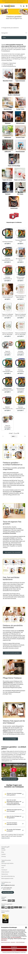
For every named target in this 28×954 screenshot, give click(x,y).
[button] (21, 6)
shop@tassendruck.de (9, 885)
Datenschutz (4, 874)
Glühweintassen (20, 123)
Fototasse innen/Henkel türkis (7, 370)
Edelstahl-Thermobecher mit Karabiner (7, 407)
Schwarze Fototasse (8, 241)
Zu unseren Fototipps (10, 739)
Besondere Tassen (8, 80)
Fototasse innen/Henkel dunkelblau (20, 370)
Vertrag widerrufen (8, 892)
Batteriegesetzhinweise (7, 878)
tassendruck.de (5, 838)
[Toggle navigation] (2, 6)
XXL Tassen (20, 194)
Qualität (3, 854)
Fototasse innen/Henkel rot (7, 278)
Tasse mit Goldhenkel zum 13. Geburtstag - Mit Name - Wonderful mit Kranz (20, 315)
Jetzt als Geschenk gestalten (12, 653)
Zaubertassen (14, 208)
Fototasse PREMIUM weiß (20, 241)
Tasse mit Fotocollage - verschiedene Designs (7, 352)
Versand (3, 865)
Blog (2, 852)
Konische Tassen (20, 137)
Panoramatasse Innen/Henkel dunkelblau (20, 389)
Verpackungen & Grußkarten (14, 222)
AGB (2, 867)
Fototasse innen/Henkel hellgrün (20, 352)
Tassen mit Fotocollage (14, 165)
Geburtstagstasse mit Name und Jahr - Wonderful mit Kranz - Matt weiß (20, 296)
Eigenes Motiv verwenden (10, 779)
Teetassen (7, 194)
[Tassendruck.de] (9, 6)
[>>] (25, 436)
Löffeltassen (8, 151)
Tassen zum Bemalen (20, 180)
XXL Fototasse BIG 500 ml (20, 259)
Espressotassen (8, 109)
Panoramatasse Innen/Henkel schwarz (7, 389)
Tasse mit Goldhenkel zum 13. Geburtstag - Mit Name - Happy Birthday (7, 315)
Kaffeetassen (7, 137)
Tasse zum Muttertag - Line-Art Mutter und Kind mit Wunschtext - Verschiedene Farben (7, 296)
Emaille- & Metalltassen (14, 95)
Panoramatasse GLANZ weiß (20, 278)
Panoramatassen (20, 151)
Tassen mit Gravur (7, 180)
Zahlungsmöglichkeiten (7, 863)
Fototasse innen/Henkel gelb (20, 407)
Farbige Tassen (20, 109)
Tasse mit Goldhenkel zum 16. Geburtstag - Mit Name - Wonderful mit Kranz (20, 333)
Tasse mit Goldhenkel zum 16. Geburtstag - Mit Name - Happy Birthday (7, 333)
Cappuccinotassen (20, 80)
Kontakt (3, 850)
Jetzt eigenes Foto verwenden (12, 552)
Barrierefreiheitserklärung (8, 876)
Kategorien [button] (4, 33)
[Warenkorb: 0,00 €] (26, 6)
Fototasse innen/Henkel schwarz (7, 259)
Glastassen (8, 123)
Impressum (4, 869)
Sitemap (3, 856)
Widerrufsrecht (5, 872)
